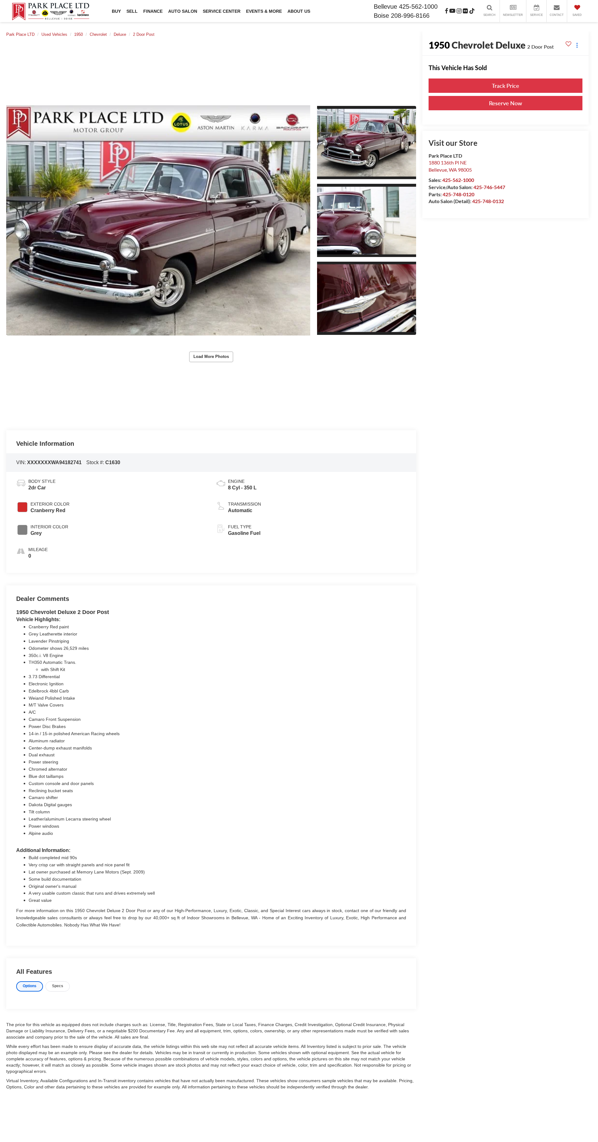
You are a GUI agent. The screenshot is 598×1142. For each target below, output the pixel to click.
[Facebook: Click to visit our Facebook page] (446, 11)
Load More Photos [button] (211, 356)
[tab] (29, 986)
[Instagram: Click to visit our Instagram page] (459, 11)
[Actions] (577, 45)
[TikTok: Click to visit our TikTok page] (472, 11)
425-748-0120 (458, 194)
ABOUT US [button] (298, 11)
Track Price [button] (505, 85)
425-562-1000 (458, 180)
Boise (381, 15)
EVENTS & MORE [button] (264, 11)
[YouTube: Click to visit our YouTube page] (452, 11)
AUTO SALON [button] (182, 11)
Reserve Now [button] (505, 103)
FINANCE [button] (153, 11)
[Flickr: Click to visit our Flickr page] (465, 11)
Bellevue (385, 6)
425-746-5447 (489, 187)
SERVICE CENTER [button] (221, 11)
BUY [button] (116, 11)
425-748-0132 (488, 201)
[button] (158, 220)
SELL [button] (132, 11)
